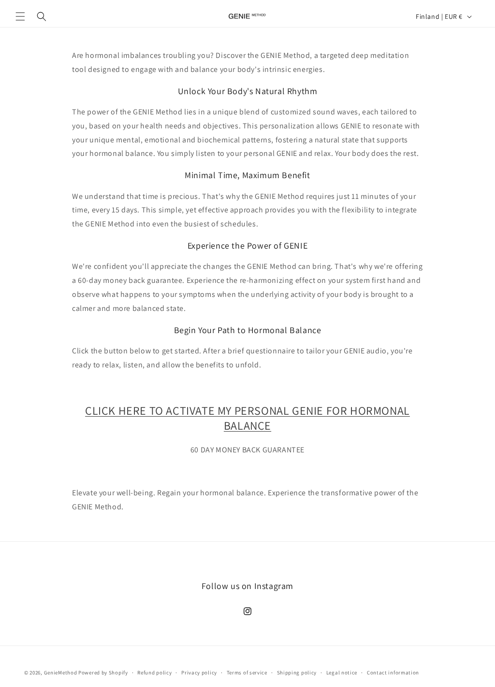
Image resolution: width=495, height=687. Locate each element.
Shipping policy (297, 672)
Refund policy (154, 672)
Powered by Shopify (103, 672)
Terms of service (247, 672)
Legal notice (341, 672)
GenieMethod (60, 672)
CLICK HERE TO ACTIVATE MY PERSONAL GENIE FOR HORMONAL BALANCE (247, 418)
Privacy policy (199, 672)
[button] (20, 16)
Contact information (393, 672)
